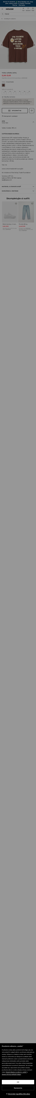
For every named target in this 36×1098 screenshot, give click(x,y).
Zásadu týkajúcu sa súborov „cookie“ (16, 1072)
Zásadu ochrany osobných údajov (11, 1074)
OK (18, 1082)
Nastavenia (18, 1088)
